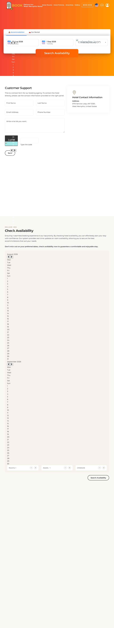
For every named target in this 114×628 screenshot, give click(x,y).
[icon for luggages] (96, 5)
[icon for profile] (107, 5)
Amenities (69, 5)
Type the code (26, 144)
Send (10, 153)
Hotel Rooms (47, 5)
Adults (45, 468)
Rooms (12, 468)
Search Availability (57, 53)
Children (80, 468)
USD (102, 5)
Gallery (77, 5)
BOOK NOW (87, 5)
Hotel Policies (59, 5)
